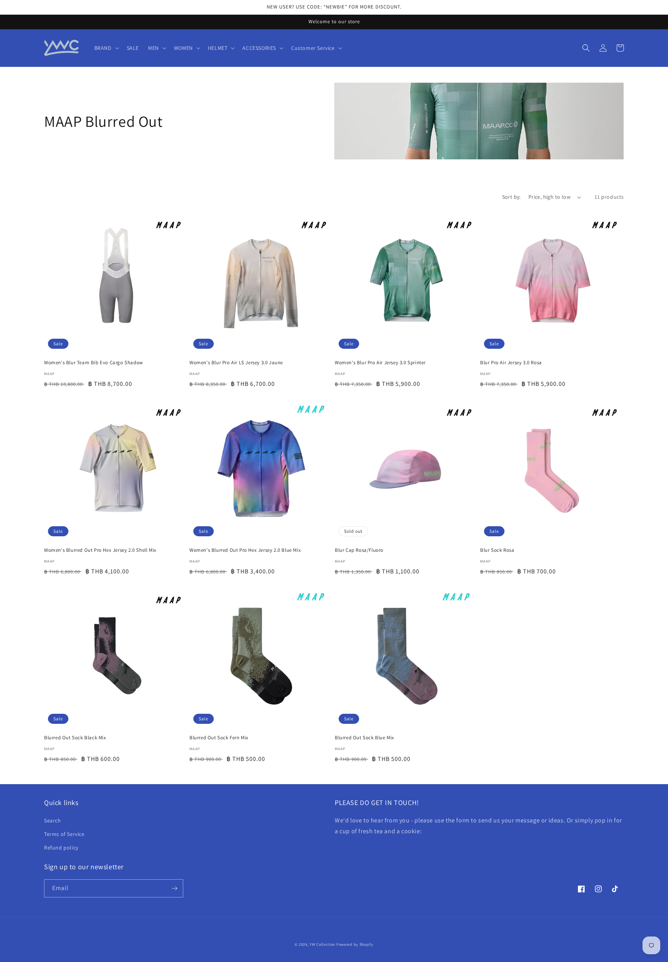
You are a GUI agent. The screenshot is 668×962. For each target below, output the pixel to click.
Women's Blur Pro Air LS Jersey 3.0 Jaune (236, 363)
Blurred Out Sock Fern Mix (219, 738)
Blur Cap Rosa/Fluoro (359, 550)
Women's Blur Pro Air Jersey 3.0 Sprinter (380, 363)
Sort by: (511, 196)
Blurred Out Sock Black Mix (75, 738)
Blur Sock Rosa (497, 550)
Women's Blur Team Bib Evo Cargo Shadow (93, 363)
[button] (106, 48)
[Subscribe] (174, 888)
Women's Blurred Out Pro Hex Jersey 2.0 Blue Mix (245, 550)
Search (52, 820)
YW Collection (322, 944)
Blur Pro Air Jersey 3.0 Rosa (511, 363)
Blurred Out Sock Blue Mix (364, 738)
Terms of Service (64, 834)
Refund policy (61, 847)
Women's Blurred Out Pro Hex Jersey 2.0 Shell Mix (100, 550)
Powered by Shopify (354, 944)
